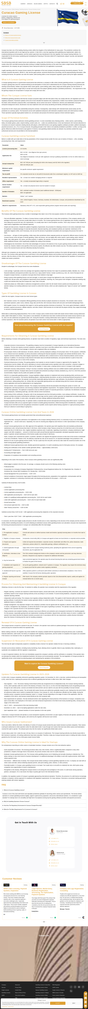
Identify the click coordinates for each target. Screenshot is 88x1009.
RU (86, 5)
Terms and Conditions (20, 995)
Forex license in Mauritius (58, 995)
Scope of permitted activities (11, 40)
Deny (73, 1003)
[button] (1, 901)
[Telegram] (61, 4)
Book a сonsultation (9, 22)
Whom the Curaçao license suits (12, 37)
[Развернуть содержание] (44, 42)
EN (86, 2)
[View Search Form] (57, 3)
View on (23, 917)
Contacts (52, 3)
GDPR (3, 995)
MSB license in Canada (57, 992)
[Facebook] (83, 987)
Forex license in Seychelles (58, 997)
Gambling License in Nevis (42, 987)
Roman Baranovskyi (8, 28)
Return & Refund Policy (20, 992)
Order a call (77, 3)
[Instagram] (75, 987)
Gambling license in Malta (42, 995)
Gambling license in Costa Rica (43, 984)
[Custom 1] (63, 4)
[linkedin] (71, 991)
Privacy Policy (11, 1006)
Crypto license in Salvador (42, 997)
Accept (58, 1003)
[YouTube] (79, 987)
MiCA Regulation (56, 984)
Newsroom (17, 984)
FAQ (16, 997)
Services (4, 987)
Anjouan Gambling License (42, 990)
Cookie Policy (4, 1006)
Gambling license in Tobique (42, 992)
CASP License (55, 987)
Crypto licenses (5, 990)
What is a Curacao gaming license (13, 35)
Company (4, 984)
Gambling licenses (6, 992)
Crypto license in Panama (58, 990)
